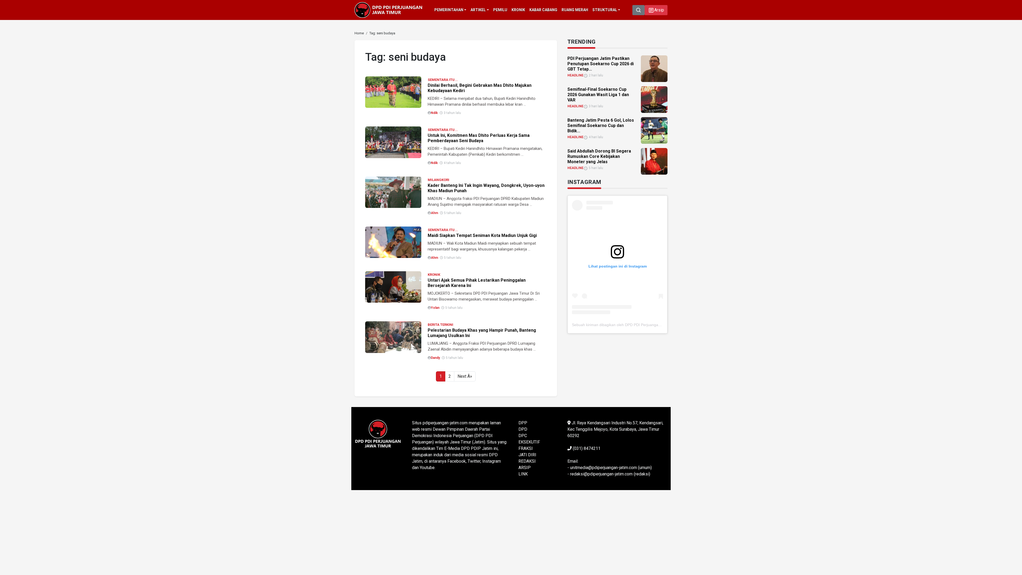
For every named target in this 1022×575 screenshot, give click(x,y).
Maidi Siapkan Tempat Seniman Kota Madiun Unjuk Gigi (482, 235)
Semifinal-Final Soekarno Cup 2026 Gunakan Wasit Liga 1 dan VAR (598, 94)
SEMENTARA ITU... (443, 80)
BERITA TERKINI (440, 325)
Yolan (435, 308)
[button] (656, 10)
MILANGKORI (438, 180)
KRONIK (434, 275)
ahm (434, 213)
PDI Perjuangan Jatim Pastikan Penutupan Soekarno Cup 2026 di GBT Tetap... (600, 64)
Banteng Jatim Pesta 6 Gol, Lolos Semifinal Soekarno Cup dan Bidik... (600, 125)
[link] (393, 91)
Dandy (435, 358)
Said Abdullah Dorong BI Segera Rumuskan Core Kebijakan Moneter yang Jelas (599, 156)
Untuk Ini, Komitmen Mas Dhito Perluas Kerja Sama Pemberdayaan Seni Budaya (479, 138)
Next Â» (465, 376)
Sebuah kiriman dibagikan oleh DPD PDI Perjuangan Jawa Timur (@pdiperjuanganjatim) (646, 325)
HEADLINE (575, 75)
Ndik (434, 113)
